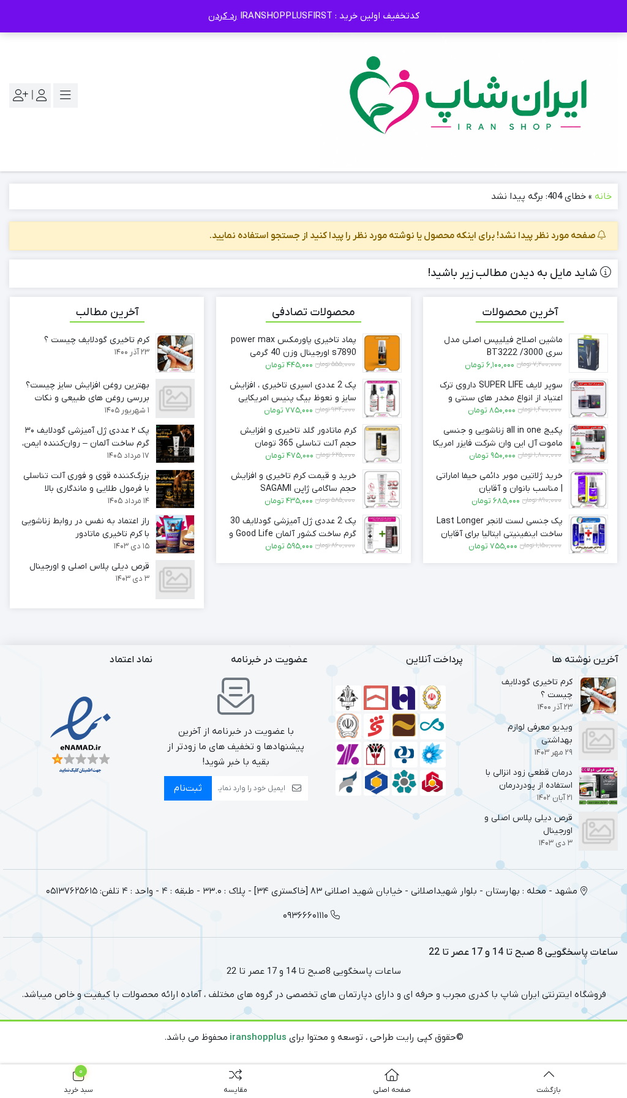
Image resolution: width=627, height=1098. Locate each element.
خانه (603, 196)
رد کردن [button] (223, 16)
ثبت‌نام (188, 788)
